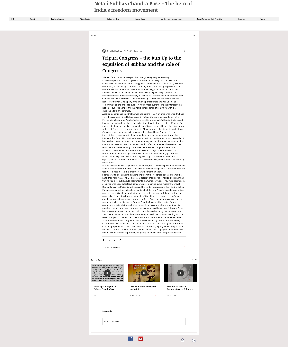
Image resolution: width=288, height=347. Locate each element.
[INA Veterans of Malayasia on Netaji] (144, 273)
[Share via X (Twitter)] (109, 240)
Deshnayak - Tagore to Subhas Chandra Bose (105, 287)
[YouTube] (140, 339)
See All (194, 260)
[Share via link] (120, 240)
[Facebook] (130, 339)
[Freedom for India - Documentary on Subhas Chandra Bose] (180, 273)
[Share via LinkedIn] (114, 240)
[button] (39, 19)
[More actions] (184, 50)
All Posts (94, 35)
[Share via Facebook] (103, 240)
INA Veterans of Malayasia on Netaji (143, 287)
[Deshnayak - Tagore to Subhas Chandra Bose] (107, 273)
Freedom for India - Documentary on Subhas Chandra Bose (179, 287)
